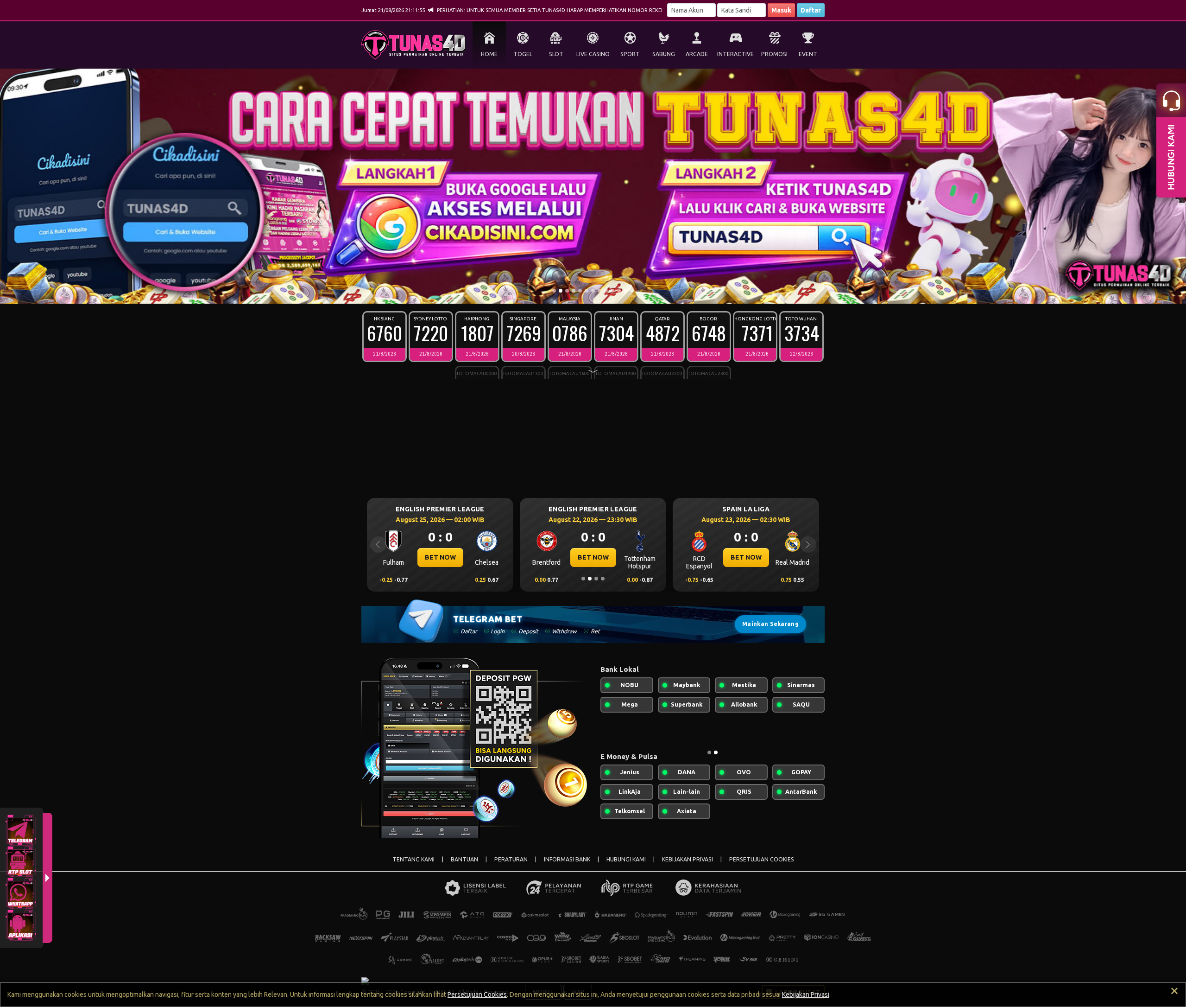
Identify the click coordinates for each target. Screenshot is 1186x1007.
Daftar (811, 10)
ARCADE (697, 54)
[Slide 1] (554, 290)
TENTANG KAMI (413, 859)
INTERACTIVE (735, 54)
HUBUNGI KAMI (626, 859)
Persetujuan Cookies (477, 994)
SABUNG (663, 54)
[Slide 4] (573, 290)
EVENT (808, 54)
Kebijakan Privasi (805, 994)
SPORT (630, 54)
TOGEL (522, 54)
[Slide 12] (625, 290)
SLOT (556, 54)
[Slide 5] (580, 290)
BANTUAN (464, 859)
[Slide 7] (593, 290)
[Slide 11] (619, 290)
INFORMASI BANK (567, 859)
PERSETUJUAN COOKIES (761, 859)
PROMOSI (774, 54)
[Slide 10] (612, 290)
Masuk (781, 10)
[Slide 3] (567, 290)
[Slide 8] (599, 290)
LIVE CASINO (593, 54)
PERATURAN (511, 859)
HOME (489, 54)
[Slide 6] (586, 290)
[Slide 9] (606, 290)
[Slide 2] (560, 290)
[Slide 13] (632, 290)
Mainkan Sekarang (770, 624)
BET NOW (440, 557)
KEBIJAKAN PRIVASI (687, 859)
